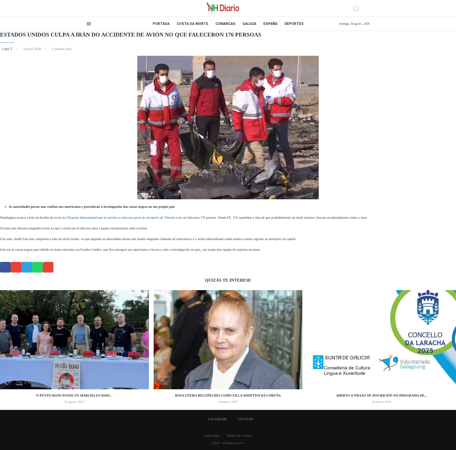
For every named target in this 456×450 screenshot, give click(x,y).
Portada (161, 24)
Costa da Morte (192, 24)
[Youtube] (92, 8)
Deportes (294, 24)
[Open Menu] (89, 24)
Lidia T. (8, 49)
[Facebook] (88, 8)
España (270, 24)
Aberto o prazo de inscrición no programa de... (381, 395)
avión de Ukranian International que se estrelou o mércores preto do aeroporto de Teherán (114, 217)
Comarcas (225, 24)
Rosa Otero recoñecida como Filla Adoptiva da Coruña (228, 395)
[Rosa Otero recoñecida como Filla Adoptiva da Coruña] (228, 339)
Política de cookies (239, 435)
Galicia (249, 24)
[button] (5, 267)
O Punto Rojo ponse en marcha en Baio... (74, 395)
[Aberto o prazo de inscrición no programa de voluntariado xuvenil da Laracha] (381, 339)
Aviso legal (211, 435)
